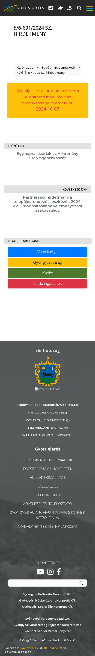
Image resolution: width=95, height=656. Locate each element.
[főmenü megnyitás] (90, 9)
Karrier (47, 273)
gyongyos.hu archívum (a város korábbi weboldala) (47, 515)
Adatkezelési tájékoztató (47, 504)
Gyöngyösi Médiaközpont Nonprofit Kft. (47, 600)
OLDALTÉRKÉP (47, 563)
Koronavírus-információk (47, 460)
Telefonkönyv (47, 495)
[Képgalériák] (50, 8)
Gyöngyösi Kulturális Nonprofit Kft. (47, 594)
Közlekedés (48, 486)
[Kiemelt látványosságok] (60, 8)
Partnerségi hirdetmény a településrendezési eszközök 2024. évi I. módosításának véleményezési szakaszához (47, 204)
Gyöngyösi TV (29, 648)
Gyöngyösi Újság (47, 262)
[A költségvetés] (69, 8)
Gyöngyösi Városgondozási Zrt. (47, 618)
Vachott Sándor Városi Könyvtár (47, 631)
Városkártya (47, 252)
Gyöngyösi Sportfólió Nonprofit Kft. (47, 606)
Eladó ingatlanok (47, 283)
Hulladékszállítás (47, 478)
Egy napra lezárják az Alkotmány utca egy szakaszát (47, 155)
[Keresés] (79, 8)
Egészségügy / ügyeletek (47, 469)
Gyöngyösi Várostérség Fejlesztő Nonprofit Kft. (47, 625)
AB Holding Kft (52, 648)
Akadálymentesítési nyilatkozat (48, 527)
